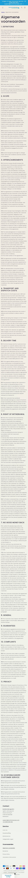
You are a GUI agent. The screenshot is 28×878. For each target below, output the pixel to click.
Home (3, 12)
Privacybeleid (21, 872)
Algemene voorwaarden (9, 848)
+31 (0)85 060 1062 (8, 822)
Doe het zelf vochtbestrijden (13, 870)
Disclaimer (5, 851)
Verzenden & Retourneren (9, 857)
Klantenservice (6, 836)
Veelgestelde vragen (8, 839)
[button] (2, 7)
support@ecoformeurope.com (11, 820)
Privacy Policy (6, 854)
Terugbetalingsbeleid (12, 872)
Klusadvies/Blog (7, 833)
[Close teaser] (15, 873)
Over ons (5, 830)
